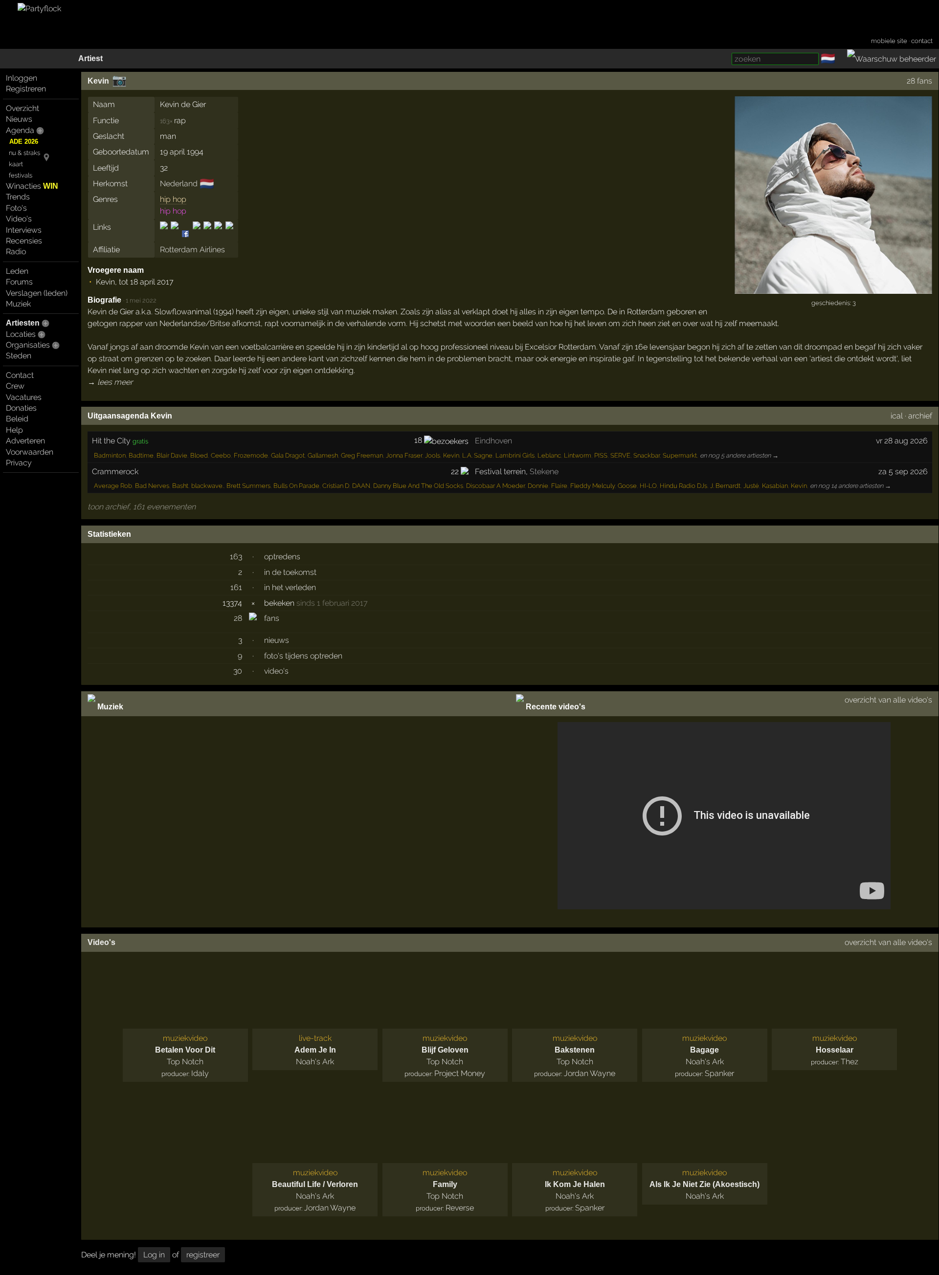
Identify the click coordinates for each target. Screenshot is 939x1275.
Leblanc (549, 455)
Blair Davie (171, 455)
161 (236, 587)
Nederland (179, 183)
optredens (282, 556)
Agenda (20, 130)
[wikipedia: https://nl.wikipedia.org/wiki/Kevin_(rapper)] (218, 234)
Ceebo (221, 455)
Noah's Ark (315, 1061)
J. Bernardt (725, 485)
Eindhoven (493, 440)
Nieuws (19, 119)
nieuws (276, 640)
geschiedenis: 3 (833, 303)
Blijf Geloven (445, 1050)
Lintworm (577, 455)
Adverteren (25, 440)
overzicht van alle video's (888, 699)
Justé (751, 485)
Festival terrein (500, 471)
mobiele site (889, 40)
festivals (20, 175)
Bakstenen (575, 1050)
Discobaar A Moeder (495, 485)
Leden (17, 271)
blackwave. (207, 485)
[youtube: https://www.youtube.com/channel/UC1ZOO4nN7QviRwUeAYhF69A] (228, 234)
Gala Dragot (288, 455)
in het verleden (290, 587)
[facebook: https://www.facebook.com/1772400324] (174, 234)
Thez (849, 1061)
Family (445, 1184)
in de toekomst (290, 572)
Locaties (21, 334)
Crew (15, 386)
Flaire (559, 485)
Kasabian (775, 485)
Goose (627, 485)
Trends (18, 196)
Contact (20, 375)
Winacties (32, 186)
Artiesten (23, 323)
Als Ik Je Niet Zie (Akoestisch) (704, 1184)
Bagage (704, 1050)
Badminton (110, 455)
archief (920, 415)
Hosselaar (834, 1050)
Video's (19, 218)
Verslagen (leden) (36, 293)
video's (276, 671)
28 (238, 618)
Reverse (460, 1207)
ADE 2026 (23, 141)
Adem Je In (315, 1050)
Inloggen (21, 78)
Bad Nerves (152, 485)
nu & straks (24, 152)
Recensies (24, 240)
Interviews (24, 230)
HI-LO (648, 485)
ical (897, 415)
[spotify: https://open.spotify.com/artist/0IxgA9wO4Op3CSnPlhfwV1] (207, 234)
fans (271, 618)
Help (14, 430)
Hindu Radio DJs (683, 485)
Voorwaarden (29, 452)
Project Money (459, 1073)
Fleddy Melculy (592, 485)
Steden (18, 355)
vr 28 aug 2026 (902, 440)
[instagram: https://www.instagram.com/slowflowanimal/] (196, 234)
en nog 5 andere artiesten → (739, 455)
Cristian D (335, 485)
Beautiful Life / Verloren (315, 1184)
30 (237, 671)
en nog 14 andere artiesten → (850, 485)
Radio (16, 251)
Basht (180, 485)
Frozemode (251, 455)
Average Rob (113, 485)
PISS (600, 455)
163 (236, 556)
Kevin (98, 81)
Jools (432, 455)
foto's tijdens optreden (303, 655)
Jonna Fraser (404, 455)
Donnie (538, 485)
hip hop (173, 199)
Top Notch (185, 1061)
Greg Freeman (362, 455)
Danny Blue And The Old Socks (418, 485)
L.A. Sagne (477, 455)
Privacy (19, 462)
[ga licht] (841, 59)
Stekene (544, 471)
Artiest (90, 58)
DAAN (361, 485)
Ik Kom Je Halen (575, 1184)
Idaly (200, 1073)
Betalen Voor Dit (185, 1050)
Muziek (18, 303)
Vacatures (24, 397)
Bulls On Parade (296, 485)
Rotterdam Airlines (192, 249)
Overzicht (22, 108)
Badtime (141, 455)
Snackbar (646, 455)
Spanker (719, 1073)
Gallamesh (323, 455)
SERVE (620, 455)
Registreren (26, 88)
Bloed (199, 455)
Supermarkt (680, 455)
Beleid (17, 418)
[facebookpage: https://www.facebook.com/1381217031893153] (185, 234)
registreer (203, 1254)
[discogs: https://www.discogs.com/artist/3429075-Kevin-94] (164, 234)
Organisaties (28, 345)
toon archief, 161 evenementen (142, 506)
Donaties (21, 408)
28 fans (919, 81)
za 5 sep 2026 (903, 471)
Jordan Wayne (589, 1073)
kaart (16, 164)
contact (922, 40)
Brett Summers (248, 485)
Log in (154, 1254)
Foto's (16, 208)
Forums (19, 281)
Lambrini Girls (515, 455)
